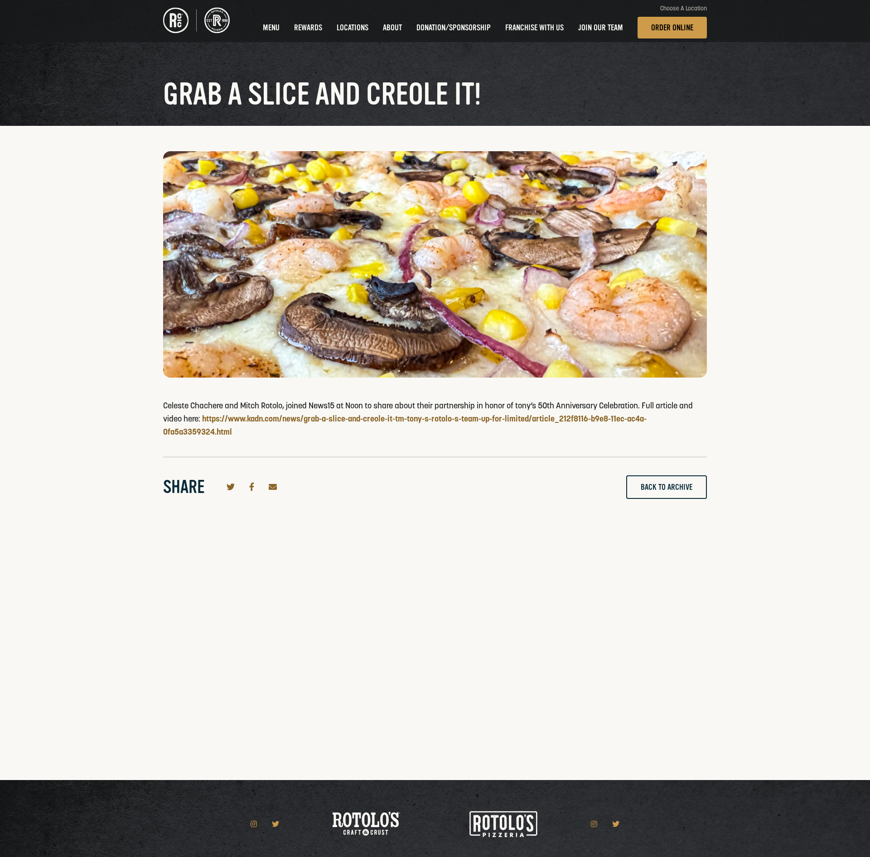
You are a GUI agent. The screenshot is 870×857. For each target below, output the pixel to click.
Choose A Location (683, 8)
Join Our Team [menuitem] (600, 27)
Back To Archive (666, 487)
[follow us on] (255, 823)
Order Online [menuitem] (672, 27)
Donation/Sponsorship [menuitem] (453, 27)
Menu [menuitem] (271, 27)
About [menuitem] (392, 27)
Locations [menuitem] (352, 27)
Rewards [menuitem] (308, 27)
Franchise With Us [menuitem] (534, 27)
